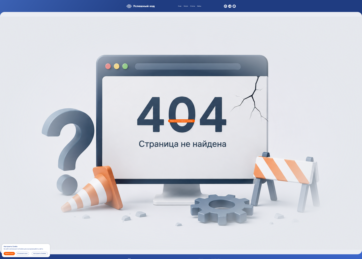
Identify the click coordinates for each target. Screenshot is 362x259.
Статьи (192, 6)
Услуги (186, 6)
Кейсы (199, 6)
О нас (179, 6)
